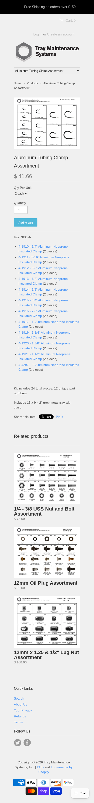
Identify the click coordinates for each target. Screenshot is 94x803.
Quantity (20, 203)
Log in (37, 34)
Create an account (60, 34)
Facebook (27, 742)
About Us (20, 704)
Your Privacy (23, 710)
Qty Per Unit (22, 187)
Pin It (59, 417)
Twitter (17, 742)
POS (40, 767)
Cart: (70, 20)
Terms (18, 722)
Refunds (20, 716)
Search (19, 698)
